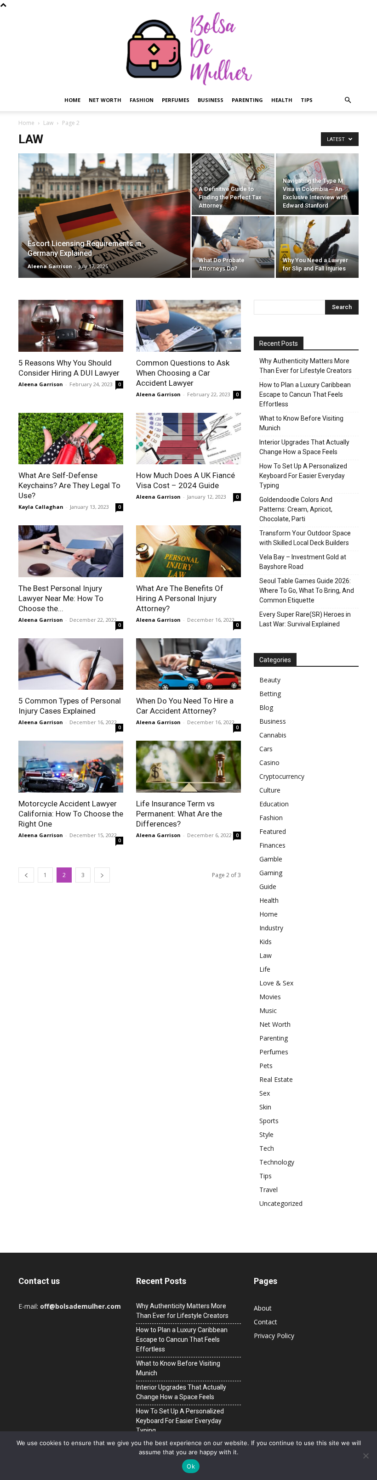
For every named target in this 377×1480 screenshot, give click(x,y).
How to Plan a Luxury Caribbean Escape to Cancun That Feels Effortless (305, 394)
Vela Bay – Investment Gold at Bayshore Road (302, 561)
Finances (272, 845)
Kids (265, 941)
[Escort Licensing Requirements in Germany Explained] (104, 227)
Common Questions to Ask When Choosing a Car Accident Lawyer (182, 373)
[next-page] (102, 875)
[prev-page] (26, 875)
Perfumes (175, 99)
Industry (271, 927)
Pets (266, 1065)
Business (210, 99)
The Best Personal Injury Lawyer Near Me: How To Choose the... (60, 598)
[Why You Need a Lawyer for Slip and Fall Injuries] (317, 247)
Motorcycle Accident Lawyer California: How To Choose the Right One (70, 813)
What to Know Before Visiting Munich (301, 423)
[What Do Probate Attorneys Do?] (233, 247)
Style (266, 1134)
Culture (269, 790)
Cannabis (272, 735)
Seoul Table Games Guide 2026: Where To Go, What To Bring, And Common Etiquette (306, 590)
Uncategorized (281, 1203)
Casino (269, 762)
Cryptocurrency (281, 776)
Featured (272, 831)
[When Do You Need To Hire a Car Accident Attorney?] (188, 664)
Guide (267, 886)
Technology (276, 1162)
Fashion (142, 99)
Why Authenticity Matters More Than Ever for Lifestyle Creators (305, 365)
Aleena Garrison (50, 266)
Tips (307, 99)
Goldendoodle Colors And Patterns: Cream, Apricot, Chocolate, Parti (295, 509)
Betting (270, 693)
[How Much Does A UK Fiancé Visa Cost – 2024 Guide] (188, 439)
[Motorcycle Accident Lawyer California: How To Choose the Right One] (70, 767)
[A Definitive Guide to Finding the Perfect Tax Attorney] (233, 184)
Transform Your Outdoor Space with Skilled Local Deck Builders (305, 537)
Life (264, 969)
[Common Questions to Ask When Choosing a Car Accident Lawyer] (188, 326)
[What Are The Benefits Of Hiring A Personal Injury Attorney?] (188, 551)
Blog (266, 707)
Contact (265, 1321)
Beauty (269, 679)
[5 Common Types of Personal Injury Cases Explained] (70, 664)
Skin (265, 1107)
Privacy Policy (274, 1335)
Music (268, 1010)
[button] (348, 100)
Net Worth (105, 99)
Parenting (247, 99)
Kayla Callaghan (40, 506)
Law (48, 123)
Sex (264, 1093)
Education (274, 803)
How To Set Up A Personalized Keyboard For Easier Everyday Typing (303, 475)
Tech (266, 1148)
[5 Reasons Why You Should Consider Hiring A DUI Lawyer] (70, 326)
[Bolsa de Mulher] (188, 49)
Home (72, 99)
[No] (365, 1455)
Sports (269, 1120)
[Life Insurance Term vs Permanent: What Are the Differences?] (188, 767)
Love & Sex (276, 983)
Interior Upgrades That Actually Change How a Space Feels (304, 447)
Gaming (270, 872)
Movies (270, 996)
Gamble (270, 859)
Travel (268, 1189)
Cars (266, 748)
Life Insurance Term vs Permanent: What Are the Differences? (179, 813)
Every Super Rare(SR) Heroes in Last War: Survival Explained (305, 619)
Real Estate (276, 1079)
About (263, 1308)
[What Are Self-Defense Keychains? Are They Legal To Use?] (70, 439)
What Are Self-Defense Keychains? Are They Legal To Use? (69, 485)
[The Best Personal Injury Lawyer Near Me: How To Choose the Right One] (70, 551)
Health (281, 99)
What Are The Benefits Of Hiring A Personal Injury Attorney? (179, 598)
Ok (191, 1466)
